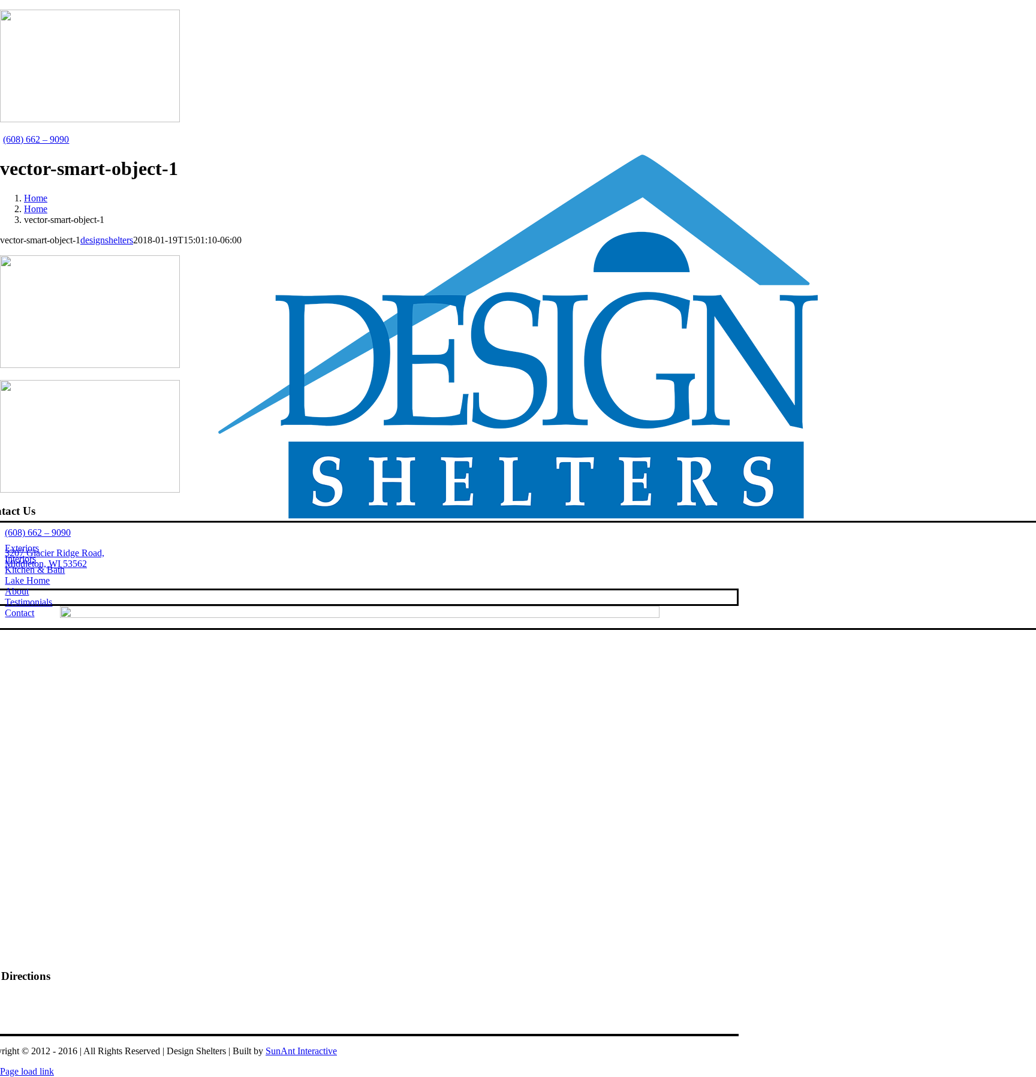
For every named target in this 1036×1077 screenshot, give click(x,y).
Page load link (27, 1071)
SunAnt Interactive (301, 1051)
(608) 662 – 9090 (36, 139)
